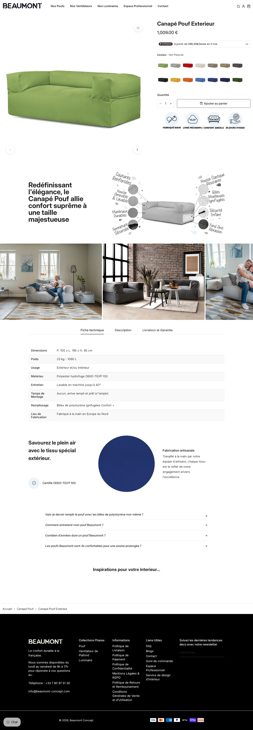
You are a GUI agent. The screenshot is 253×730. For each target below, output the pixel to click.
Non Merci (126, 375)
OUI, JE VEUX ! (126, 362)
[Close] (174, 345)
